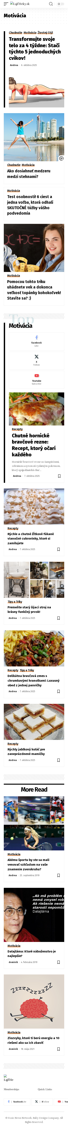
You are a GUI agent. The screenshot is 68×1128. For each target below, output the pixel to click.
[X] (36, 361)
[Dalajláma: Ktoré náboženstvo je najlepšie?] (34, 915)
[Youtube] (36, 380)
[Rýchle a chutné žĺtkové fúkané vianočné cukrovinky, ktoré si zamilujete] (34, 506)
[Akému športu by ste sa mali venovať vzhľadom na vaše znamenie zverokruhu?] (34, 823)
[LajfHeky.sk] (20, 4)
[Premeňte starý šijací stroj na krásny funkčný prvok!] (34, 580)
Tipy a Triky (15, 601)
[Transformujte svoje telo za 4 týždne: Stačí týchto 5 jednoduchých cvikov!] (36, 88)
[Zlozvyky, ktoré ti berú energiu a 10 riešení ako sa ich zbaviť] (34, 1001)
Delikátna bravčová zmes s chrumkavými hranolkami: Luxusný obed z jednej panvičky (34, 680)
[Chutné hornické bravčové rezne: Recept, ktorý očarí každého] (36, 408)
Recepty (17, 429)
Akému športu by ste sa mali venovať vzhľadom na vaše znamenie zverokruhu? (28, 864)
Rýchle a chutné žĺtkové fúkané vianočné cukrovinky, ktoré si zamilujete (31, 538)
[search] (51, 4)
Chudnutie (15, 32)
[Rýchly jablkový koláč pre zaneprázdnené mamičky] (34, 722)
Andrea (14, 65)
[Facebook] (36, 341)
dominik (13, 962)
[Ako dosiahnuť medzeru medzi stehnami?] (34, 137)
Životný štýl (45, 32)
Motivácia (30, 32)
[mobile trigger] (7, 4)
